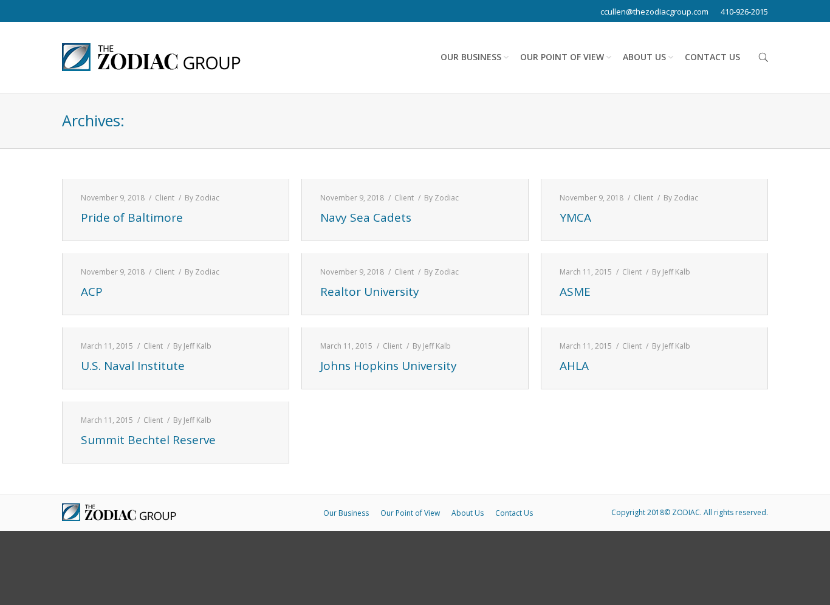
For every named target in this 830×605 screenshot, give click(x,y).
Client (164, 198)
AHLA (574, 366)
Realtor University (369, 291)
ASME (575, 291)
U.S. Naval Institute (133, 366)
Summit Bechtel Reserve (148, 440)
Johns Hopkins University (388, 366)
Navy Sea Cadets (365, 217)
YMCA (575, 217)
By (202, 198)
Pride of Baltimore (132, 217)
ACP (92, 291)
